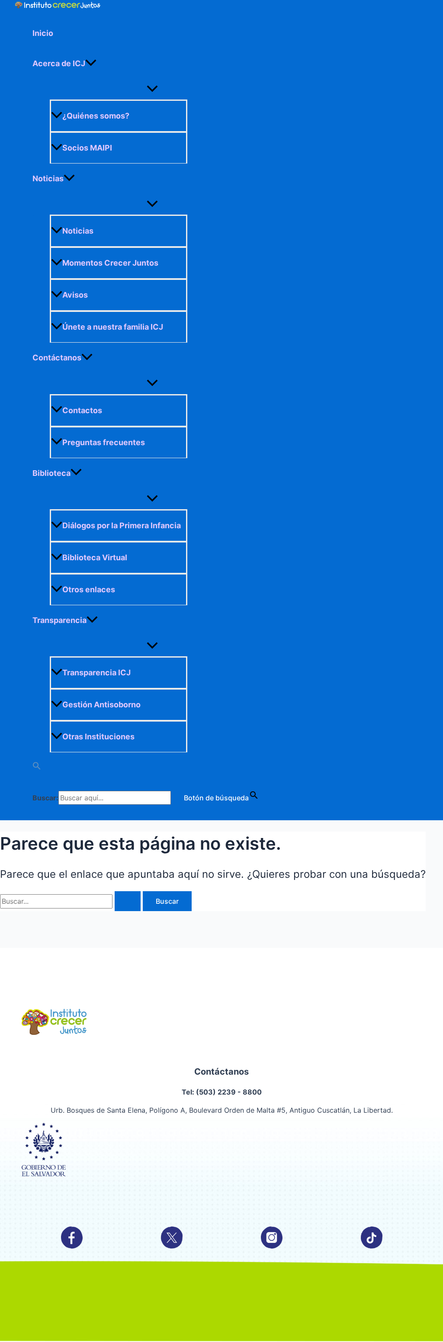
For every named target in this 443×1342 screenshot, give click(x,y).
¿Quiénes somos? (95, 115)
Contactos (82, 410)
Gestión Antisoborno (101, 704)
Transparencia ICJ (96, 672)
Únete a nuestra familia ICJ (112, 326)
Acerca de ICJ (58, 63)
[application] (90, 63)
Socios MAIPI (87, 147)
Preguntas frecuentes (103, 442)
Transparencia (59, 620)
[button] (152, 767)
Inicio (42, 33)
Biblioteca (51, 473)
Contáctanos (56, 357)
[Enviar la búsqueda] (128, 901)
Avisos (75, 294)
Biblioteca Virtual (94, 557)
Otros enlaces (88, 589)
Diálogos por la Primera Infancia (121, 525)
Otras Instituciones (98, 736)
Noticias (48, 178)
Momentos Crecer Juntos (110, 262)
